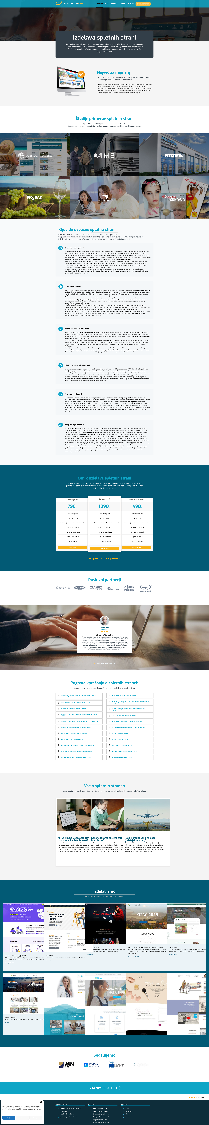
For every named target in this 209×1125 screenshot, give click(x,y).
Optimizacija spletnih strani (101, 1114)
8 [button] (103, 663)
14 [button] (111, 663)
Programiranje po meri (100, 1120)
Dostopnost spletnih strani (101, 1117)
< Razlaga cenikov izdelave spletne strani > (104, 559)
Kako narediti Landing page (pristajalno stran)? (140, 839)
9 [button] (105, 663)
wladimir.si (90, 954)
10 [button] (106, 663)
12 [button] (109, 663)
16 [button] (114, 663)
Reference (129, 1111)
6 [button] (101, 663)
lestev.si (48, 961)
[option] (104, 632)
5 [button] (99, 663)
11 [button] (107, 663)
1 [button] (94, 663)
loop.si (7, 1023)
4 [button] (98, 663)
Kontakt (128, 1117)
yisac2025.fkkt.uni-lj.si (134, 956)
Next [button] (134, 634)
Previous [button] (74, 634)
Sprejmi (9, 1118)
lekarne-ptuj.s (173, 954)
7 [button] (102, 663)
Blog (127, 1114)
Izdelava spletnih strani (100, 1108)
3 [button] (97, 663)
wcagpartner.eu (9, 963)
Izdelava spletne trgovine (100, 1111)
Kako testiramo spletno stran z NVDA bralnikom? (112, 839)
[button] (41, 1102)
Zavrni (22, 1118)
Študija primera (35, 153)
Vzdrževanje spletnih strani (101, 1122)
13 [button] (110, 663)
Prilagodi (35, 1118)
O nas (127, 1108)
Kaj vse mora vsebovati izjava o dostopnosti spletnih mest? (75, 839)
